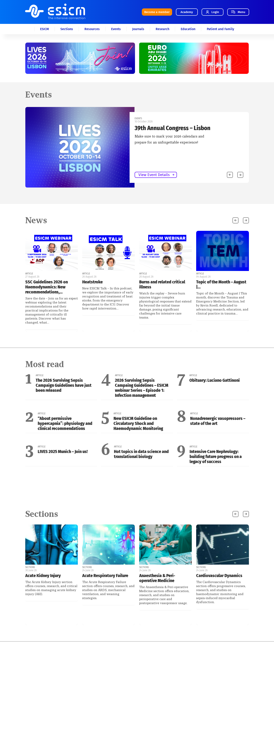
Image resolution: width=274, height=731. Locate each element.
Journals (138, 29)
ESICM (44, 29)
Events (116, 29)
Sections (66, 29)
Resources (92, 29)
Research (162, 29)
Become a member (157, 12)
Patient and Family (220, 29)
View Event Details (154, 174)
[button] (240, 175)
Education (188, 29)
